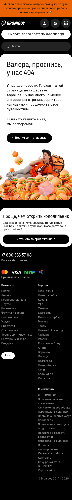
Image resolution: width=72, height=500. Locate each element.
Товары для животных (16, 335)
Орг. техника (9, 330)
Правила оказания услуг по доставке (54, 426)
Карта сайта (46, 470)
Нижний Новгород (50, 330)
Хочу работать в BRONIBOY (49, 464)
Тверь (42, 326)
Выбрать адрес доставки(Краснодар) (36, 34)
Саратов (44, 378)
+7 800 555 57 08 (16, 255)
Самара (43, 335)
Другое (6, 304)
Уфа (40, 304)
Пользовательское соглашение (50, 401)
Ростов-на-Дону (49, 343)
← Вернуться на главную (29, 137)
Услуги (5, 321)
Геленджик (45, 291)
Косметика (8, 308)
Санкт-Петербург (50, 317)
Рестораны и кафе (13, 339)
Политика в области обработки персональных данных (53, 437)
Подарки (7, 343)
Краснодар (45, 374)
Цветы (5, 291)
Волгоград (45, 361)
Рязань (43, 339)
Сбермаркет (9, 317)
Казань (43, 300)
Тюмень (43, 308)
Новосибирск (47, 365)
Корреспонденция (13, 300)
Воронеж (44, 352)
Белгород (44, 313)
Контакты (45, 458)
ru (6, 355)
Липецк (43, 356)
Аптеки (6, 295)
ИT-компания (47, 395)
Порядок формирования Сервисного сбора (50, 449)
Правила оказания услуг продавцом (54, 418)
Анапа (42, 348)
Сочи (41, 370)
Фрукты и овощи (12, 313)
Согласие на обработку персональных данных (54, 410)
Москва (43, 321)
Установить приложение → (36, 239)
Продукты (8, 326)
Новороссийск (48, 295)
